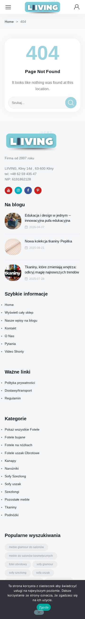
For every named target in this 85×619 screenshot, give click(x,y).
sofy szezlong (17, 572)
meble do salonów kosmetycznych (31, 555)
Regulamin (13, 398)
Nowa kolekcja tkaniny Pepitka (48, 241)
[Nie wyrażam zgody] (39, 612)
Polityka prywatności (20, 383)
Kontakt (10, 328)
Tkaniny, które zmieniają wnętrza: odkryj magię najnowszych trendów (52, 269)
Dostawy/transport (18, 390)
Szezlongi (12, 492)
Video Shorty (14, 351)
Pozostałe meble (17, 499)
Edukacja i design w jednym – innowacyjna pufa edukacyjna (48, 217)
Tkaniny (11, 507)
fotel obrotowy (18, 564)
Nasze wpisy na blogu (21, 320)
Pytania (10, 344)
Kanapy (10, 461)
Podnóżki (11, 515)
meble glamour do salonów (26, 547)
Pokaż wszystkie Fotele (22, 429)
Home (9, 21)
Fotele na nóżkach (18, 445)
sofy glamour (45, 564)
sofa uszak (43, 572)
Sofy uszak (13, 484)
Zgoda (43, 607)
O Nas (9, 336)
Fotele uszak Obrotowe (22, 453)
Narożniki (12, 468)
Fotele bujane (15, 437)
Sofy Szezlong (15, 476)
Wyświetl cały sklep (19, 312)
